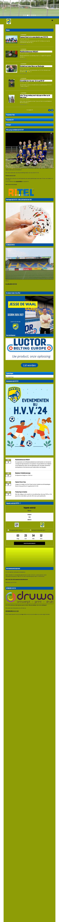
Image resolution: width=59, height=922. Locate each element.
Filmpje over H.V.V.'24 (10, 175)
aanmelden (19, 181)
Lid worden (29, 365)
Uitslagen (8, 125)
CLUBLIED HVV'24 (11, 284)
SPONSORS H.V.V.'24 (12, 611)
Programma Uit (10, 120)
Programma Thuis (10, 115)
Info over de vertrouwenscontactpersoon (17, 579)
